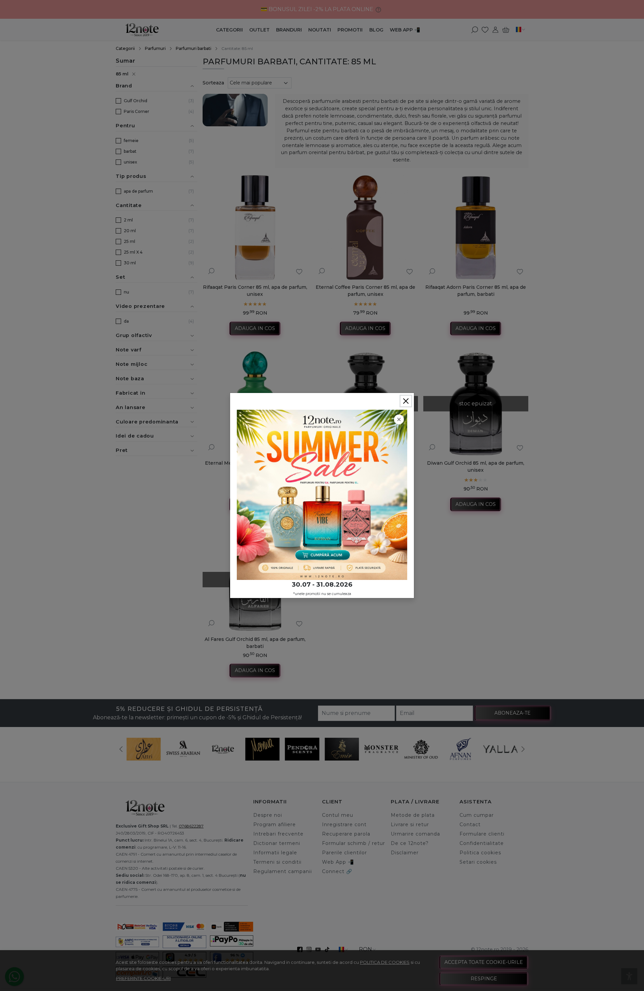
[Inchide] (405, 401)
